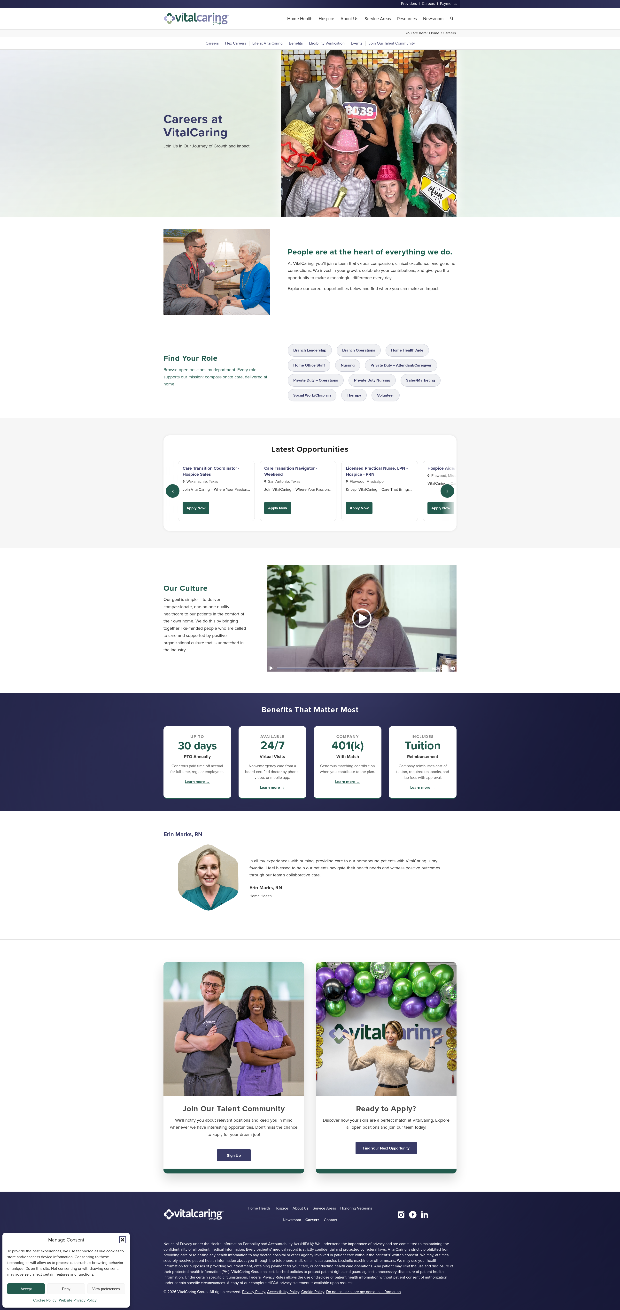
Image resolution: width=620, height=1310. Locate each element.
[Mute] (452, 668)
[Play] (271, 668)
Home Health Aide (407, 350)
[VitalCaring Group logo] (196, 19)
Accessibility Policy (283, 1292)
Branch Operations (358, 350)
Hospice (281, 1208)
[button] (122, 1239)
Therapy (354, 395)
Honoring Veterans (356, 1208)
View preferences (106, 1289)
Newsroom (292, 1220)
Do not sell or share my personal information (363, 1292)
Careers (312, 1220)
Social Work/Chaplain (312, 395)
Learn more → (197, 781)
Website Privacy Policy (78, 1300)
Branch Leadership (309, 350)
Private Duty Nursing (372, 380)
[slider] (352, 668)
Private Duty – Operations (315, 380)
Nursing (348, 365)
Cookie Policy (44, 1300)
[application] (362, 618)
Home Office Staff (309, 365)
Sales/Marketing (420, 380)
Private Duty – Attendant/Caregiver (401, 365)
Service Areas (324, 1208)
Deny (66, 1289)
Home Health (259, 1208)
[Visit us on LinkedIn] (424, 1214)
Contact (330, 1220)
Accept (26, 1289)
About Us (300, 1208)
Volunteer (385, 395)
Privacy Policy (253, 1292)
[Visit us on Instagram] (401, 1214)
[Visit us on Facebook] (413, 1214)
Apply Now (195, 508)
